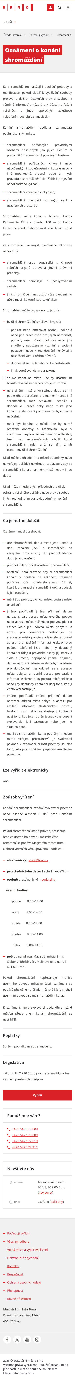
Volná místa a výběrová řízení (27, 1250)
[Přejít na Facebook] (7, 1340)
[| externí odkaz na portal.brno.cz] (50, 7)
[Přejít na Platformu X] (17, 1340)
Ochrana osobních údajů (24, 1282)
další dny (57, 1202)
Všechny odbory (18, 1241)
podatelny (48, 879)
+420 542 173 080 (25, 1129)
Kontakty (13, 1266)
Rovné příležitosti (19, 1299)
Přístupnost (15, 1290)
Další (7, 22)
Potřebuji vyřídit (39, 35)
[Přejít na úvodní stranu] (18, 7)
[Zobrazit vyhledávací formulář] (59, 7)
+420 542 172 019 (25, 1141)
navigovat (45, 1192)
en (68, 7)
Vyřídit (37, 1095)
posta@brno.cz (38, 860)
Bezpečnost (15, 1274)
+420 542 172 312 (25, 1147)
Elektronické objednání (23, 1258)
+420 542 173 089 (25, 1135)
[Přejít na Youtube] (27, 1340)
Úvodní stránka (12, 35)
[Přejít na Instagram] (37, 1340)
